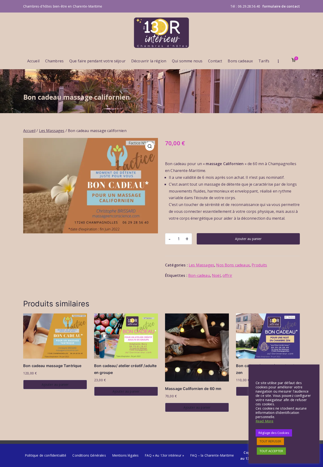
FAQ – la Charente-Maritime (212, 455)
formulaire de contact (281, 6)
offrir (227, 275)
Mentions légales (125, 455)
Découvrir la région (148, 61)
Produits (259, 265)
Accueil (33, 61)
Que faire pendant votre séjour (97, 61)
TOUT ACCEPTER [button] (271, 451)
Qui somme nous (187, 61)
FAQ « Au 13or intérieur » (164, 455)
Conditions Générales (89, 455)
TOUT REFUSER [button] (270, 441)
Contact (215, 61)
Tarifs (263, 61)
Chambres (54, 61)
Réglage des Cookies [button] (273, 433)
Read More (264, 421)
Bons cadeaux (240, 61)
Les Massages (52, 130)
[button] (149, 146)
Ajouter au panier (248, 238)
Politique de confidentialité (45, 455)
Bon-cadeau (199, 275)
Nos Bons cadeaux (233, 265)
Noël (216, 275)
